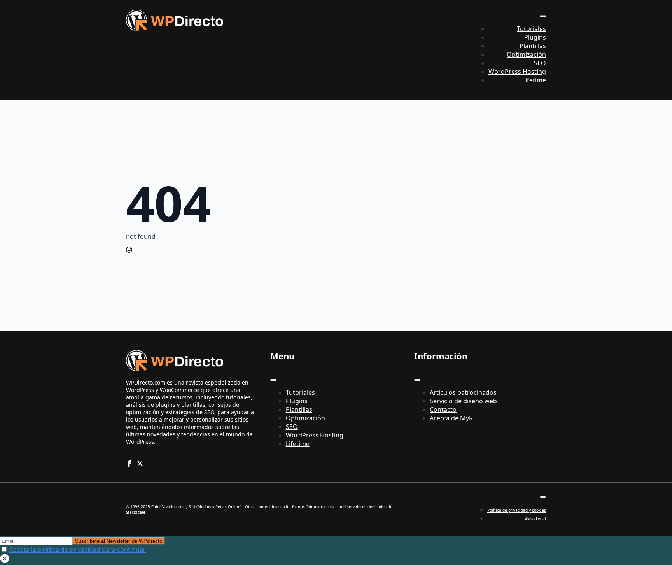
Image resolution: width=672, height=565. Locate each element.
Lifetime (534, 80)
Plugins (535, 37)
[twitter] (140, 463)
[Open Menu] (543, 16)
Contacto (443, 409)
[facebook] (129, 463)
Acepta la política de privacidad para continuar (77, 549)
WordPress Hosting (517, 71)
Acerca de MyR (451, 418)
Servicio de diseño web (463, 401)
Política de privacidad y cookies (516, 510)
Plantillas (533, 46)
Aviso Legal (535, 518)
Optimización (526, 54)
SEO (540, 63)
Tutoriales (531, 28)
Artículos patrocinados (463, 392)
